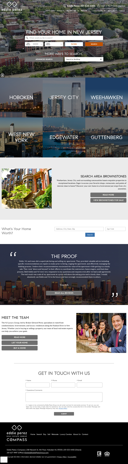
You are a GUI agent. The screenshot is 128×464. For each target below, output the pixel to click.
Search (94, 44)
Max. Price (48, 44)
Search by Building (73, 59)
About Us (77, 434)
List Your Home (20, 342)
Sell (49, 434)
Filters (74, 44)
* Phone (54, 380)
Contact (122, 11)
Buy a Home (20, 348)
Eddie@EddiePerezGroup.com (37, 453)
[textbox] (65, 38)
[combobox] (64, 38)
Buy (44, 434)
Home (53, 11)
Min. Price (28, 44)
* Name (28, 380)
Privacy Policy (63, 408)
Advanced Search (44, 59)
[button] (2, 75)
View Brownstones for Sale (108, 200)
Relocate (55, 434)
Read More (108, 195)
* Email (79, 380)
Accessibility (72, 457)
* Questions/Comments (34, 390)
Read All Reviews (64, 293)
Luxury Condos (66, 434)
